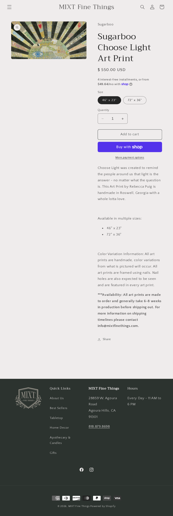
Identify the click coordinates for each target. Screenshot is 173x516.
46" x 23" (109, 100)
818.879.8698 (99, 426)
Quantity (103, 110)
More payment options (129, 157)
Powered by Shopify (102, 506)
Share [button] (107, 339)
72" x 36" (135, 100)
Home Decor (59, 427)
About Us (57, 398)
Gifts (53, 453)
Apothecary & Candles (60, 440)
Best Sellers (59, 408)
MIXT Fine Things (79, 506)
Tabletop (56, 418)
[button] (9, 7)
